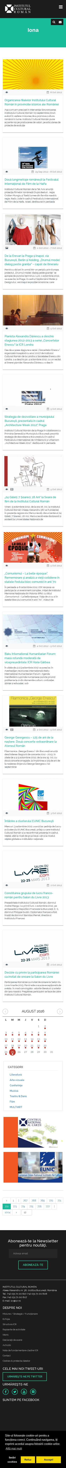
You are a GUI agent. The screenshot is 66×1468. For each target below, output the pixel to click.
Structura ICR (10, 1324)
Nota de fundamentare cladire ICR (20, 1350)
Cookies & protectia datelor (16, 1361)
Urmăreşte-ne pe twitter (24, 1376)
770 (51, 1200)
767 (25, 1200)
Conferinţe (16, 1085)
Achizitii (7, 1345)
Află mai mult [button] (14, 1448)
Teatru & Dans (18, 1096)
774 (23, 1206)
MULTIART (16, 1107)
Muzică (14, 1090)
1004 (7, 1212)
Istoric (6, 1334)
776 (39, 1206)
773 (15, 1206)
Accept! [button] (48, 1459)
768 (34, 1200)
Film (12, 1101)
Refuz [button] (27, 1459)
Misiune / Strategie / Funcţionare (20, 1314)
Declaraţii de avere (12, 1340)
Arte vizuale (17, 1080)
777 (48, 1206)
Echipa (6, 1319)
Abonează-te (33, 1265)
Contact (7, 1355)
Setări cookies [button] (12, 1459)
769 (42, 1200)
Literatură (16, 1074)
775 (31, 1206)
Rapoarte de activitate (14, 1329)
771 (59, 1200)
